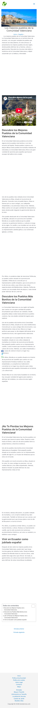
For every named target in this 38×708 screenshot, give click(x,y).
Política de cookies (19, 680)
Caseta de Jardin (19, 698)
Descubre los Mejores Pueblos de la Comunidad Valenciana (14, 609)
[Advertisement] (19, 75)
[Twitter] (2, 354)
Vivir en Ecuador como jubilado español (15, 619)
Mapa (19, 686)
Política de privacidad (19, 678)
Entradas (19, 690)
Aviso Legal (19, 682)
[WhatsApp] (2, 357)
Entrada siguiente (19, 632)
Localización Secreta (19, 696)
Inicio (19, 676)
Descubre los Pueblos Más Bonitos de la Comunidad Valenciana (15, 612)
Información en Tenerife (19, 694)
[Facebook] (2, 351)
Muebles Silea (19, 701)
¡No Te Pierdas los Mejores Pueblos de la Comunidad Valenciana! (15, 616)
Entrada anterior (19, 629)
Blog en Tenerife (19, 692)
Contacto (19, 684)
